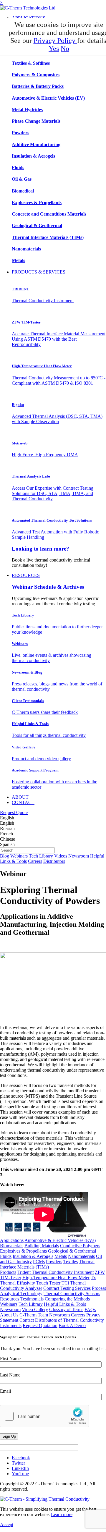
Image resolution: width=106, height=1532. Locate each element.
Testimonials (32, 1298)
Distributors (54, 861)
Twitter (18, 1462)
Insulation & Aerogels (33, 1256)
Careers (35, 861)
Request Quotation (40, 1325)
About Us (9, 1314)
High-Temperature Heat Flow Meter (56, 1277)
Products (8, 1272)
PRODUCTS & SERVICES (38, 271)
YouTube (20, 1473)
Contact (26, 1320)
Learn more (61, 1514)
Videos (60, 855)
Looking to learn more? (40, 549)
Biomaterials (11, 1245)
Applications (12, 1240)
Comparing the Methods (67, 1298)
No (65, 48)
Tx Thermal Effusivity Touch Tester (48, 1280)
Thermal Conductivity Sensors (72, 1293)
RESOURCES (26, 575)
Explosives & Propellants (23, 1250)
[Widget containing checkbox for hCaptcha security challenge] (44, 1416)
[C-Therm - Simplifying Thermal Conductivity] (28, 7)
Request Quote (14, 812)
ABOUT (20, 797)
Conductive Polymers (80, 1245)
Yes (54, 48)
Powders (54, 1261)
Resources (9, 1298)
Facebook (21, 1457)
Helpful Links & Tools (65, 1304)
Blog (4, 855)
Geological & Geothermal (72, 1250)
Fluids (5, 1256)
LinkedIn (20, 1468)
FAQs (90, 1309)
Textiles (70, 1261)
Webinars (19, 855)
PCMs (39, 1261)
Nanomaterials (81, 1256)
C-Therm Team (33, 1314)
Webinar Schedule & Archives (48, 587)
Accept (6, 1524)
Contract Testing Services (67, 1288)
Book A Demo (72, 1325)
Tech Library (41, 855)
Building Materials (41, 1245)
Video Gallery (35, 1309)
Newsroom (78, 855)
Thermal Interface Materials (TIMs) (47, 1264)
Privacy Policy (55, 40)
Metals (60, 1256)
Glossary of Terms (66, 1309)
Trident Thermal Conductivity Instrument (55, 1272)
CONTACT (23, 802)
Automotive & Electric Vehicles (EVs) (60, 1240)
